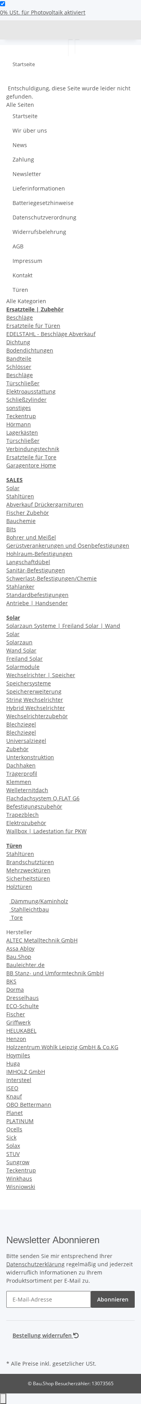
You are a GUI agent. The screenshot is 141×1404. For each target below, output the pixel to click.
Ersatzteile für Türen (33, 325)
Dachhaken (21, 765)
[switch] (2, 3)
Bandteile (18, 358)
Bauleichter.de (25, 965)
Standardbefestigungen (37, 595)
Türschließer (23, 383)
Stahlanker (20, 586)
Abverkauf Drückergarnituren (44, 504)
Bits (11, 529)
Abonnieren (112, 1299)
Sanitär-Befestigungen (35, 570)
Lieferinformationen (39, 188)
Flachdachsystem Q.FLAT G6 (43, 798)
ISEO (12, 1088)
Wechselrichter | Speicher (40, 675)
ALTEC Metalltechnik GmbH (42, 940)
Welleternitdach (27, 790)
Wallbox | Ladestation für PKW (46, 831)
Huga (13, 1063)
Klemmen (18, 782)
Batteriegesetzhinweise (43, 203)
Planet (14, 1112)
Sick (11, 1137)
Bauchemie (21, 521)
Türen (20, 289)
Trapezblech (22, 814)
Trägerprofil (21, 773)
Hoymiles (18, 1055)
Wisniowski (20, 1186)
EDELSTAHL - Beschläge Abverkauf (51, 334)
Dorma (15, 989)
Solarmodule (23, 667)
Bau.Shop (18, 956)
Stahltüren (20, 496)
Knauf (14, 1096)
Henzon (16, 1039)
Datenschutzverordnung (44, 217)
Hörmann (18, 424)
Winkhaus (19, 1178)
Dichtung (18, 342)
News (20, 145)
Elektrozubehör (26, 823)
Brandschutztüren (30, 862)
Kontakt (23, 275)
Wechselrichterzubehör (37, 716)
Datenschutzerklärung (35, 1264)
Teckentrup (21, 416)
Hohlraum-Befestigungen (39, 553)
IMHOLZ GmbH (25, 1071)
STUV (13, 1154)
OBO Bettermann (28, 1104)
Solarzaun (19, 642)
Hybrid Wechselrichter (35, 708)
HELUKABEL (21, 1030)
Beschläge (19, 317)
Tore (16, 917)
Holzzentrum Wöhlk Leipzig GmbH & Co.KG (62, 1047)
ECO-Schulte (22, 1006)
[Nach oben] (3, 1398)
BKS (11, 981)
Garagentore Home (31, 465)
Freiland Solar (24, 658)
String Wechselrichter (34, 699)
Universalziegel (26, 740)
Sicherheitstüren (28, 878)
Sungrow (17, 1162)
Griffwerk (18, 1022)
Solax (13, 1145)
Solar (13, 488)
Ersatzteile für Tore (31, 457)
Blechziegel (21, 724)
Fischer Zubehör (27, 512)
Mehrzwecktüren (28, 870)
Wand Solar (21, 650)
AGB (18, 246)
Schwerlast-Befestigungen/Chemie (51, 578)
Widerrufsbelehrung (39, 231)
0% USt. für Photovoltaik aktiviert (42, 12)
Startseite (25, 116)
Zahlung (23, 159)
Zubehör (17, 749)
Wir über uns (30, 130)
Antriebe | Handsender (37, 603)
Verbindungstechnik (32, 449)
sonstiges (18, 408)
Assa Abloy (20, 948)
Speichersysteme (28, 683)
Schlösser (18, 366)
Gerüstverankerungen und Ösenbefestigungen (67, 545)
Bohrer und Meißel (31, 537)
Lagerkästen (22, 432)
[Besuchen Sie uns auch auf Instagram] (12, 1349)
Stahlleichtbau (29, 909)
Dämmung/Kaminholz (38, 901)
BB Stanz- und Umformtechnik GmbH (55, 973)
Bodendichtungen (29, 350)
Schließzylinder (26, 399)
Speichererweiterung (33, 691)
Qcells (14, 1129)
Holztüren (19, 886)
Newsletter (27, 174)
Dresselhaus (22, 997)
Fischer (15, 1014)
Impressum (27, 260)
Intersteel (18, 1080)
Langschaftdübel (28, 562)
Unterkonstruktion (30, 757)
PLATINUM (20, 1121)
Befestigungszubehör (34, 806)
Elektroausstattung (31, 391)
